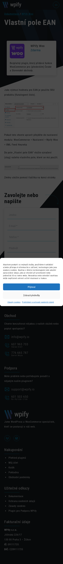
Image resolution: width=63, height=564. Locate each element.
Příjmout (31, 286)
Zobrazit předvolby (31, 295)
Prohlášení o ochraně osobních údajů (38, 302)
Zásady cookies (13, 302)
